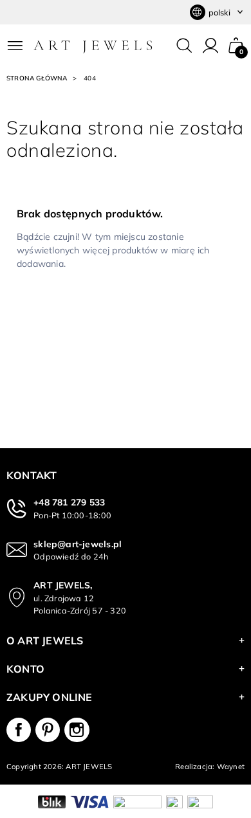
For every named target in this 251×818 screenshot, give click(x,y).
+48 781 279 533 (69, 501)
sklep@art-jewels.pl (77, 543)
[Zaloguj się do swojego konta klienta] (210, 45)
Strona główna (37, 78)
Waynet (231, 766)
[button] (236, 45)
